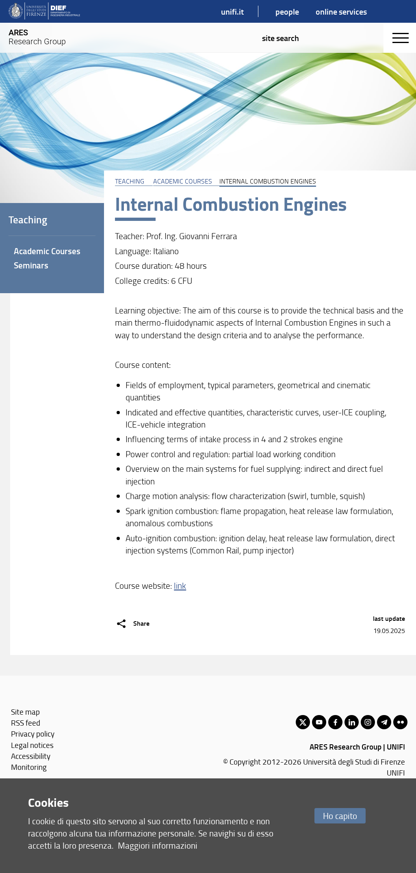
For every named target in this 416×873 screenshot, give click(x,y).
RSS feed (25, 722)
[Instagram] (368, 722)
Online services (341, 11)
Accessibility (30, 755)
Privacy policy (32, 733)
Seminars (31, 265)
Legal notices (32, 744)
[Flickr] (400, 722)
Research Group (37, 37)
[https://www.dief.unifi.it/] (44, 11)
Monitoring (29, 766)
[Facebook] (335, 722)
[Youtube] (319, 722)
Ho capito (340, 815)
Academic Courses (182, 181)
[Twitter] (303, 722)
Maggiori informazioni (157, 845)
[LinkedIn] (351, 722)
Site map (25, 711)
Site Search (280, 37)
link (180, 585)
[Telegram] (384, 722)
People (287, 11)
